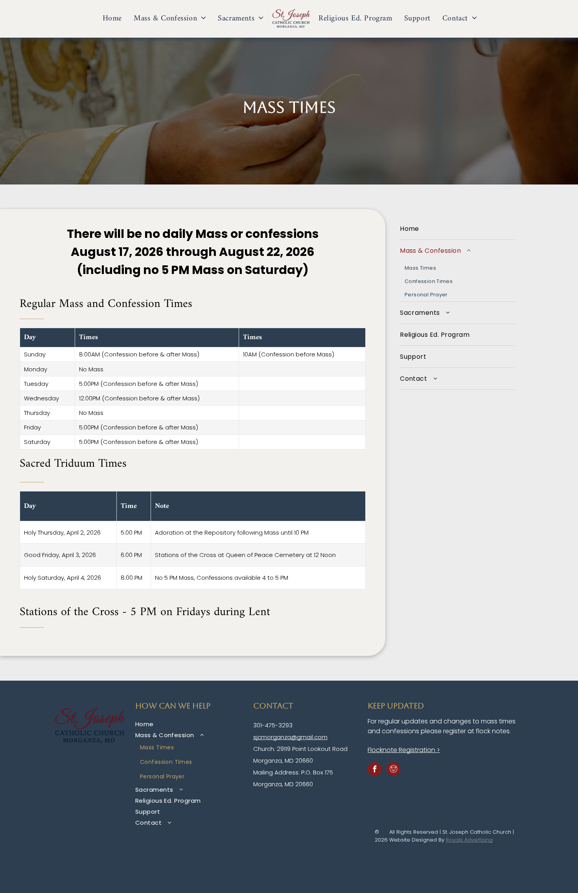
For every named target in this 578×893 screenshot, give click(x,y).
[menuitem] (112, 18)
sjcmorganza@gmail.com (290, 737)
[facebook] (374, 770)
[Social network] (393, 770)
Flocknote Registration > (404, 749)
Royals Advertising (469, 840)
